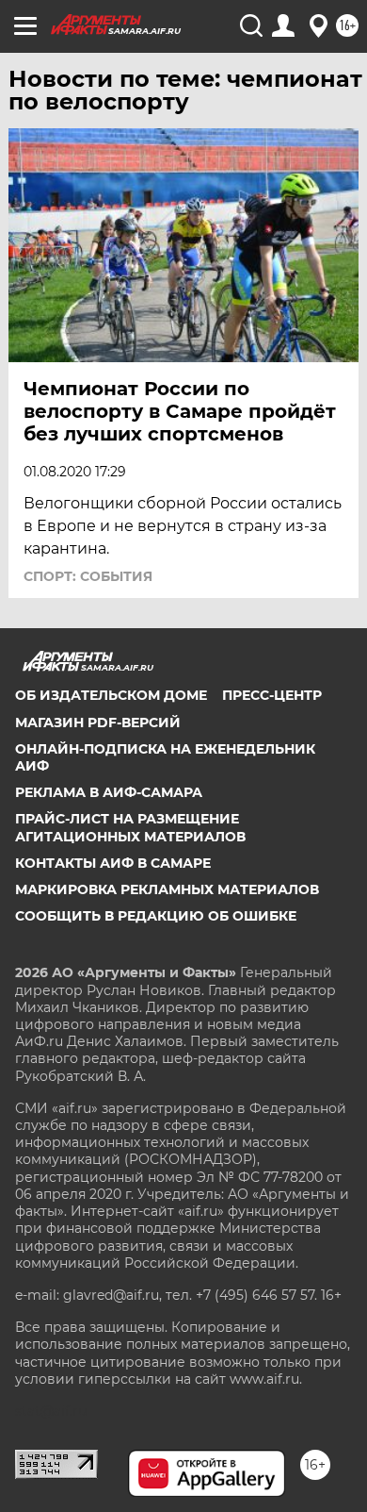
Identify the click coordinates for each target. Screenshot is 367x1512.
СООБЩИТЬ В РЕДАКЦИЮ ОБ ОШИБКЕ (155, 915)
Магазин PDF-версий (98, 722)
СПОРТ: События (88, 576)
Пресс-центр (272, 695)
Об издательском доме (111, 695)
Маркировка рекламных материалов (167, 889)
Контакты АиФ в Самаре (113, 863)
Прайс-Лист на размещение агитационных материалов (130, 827)
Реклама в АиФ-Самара (108, 792)
